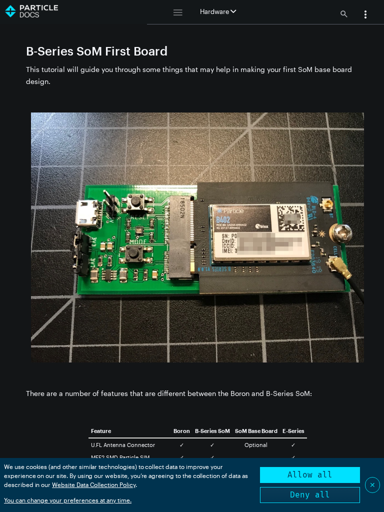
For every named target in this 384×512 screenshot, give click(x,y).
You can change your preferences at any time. (68, 500)
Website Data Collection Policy (94, 484)
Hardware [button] (215, 12)
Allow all (310, 475)
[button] (366, 15)
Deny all (310, 495)
